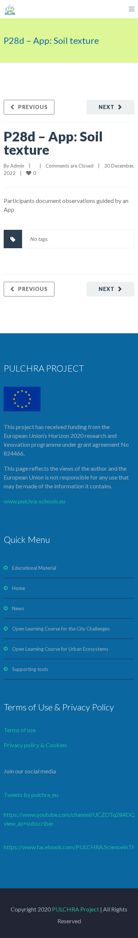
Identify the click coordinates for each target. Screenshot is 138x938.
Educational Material (34, 568)
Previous (33, 107)
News (18, 608)
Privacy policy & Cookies (35, 744)
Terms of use (20, 729)
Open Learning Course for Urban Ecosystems (60, 649)
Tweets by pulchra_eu (31, 794)
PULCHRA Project (75, 909)
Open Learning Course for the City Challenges (61, 629)
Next (106, 107)
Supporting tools (30, 669)
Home (18, 588)
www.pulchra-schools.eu (34, 501)
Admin (17, 166)
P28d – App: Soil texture (53, 143)
